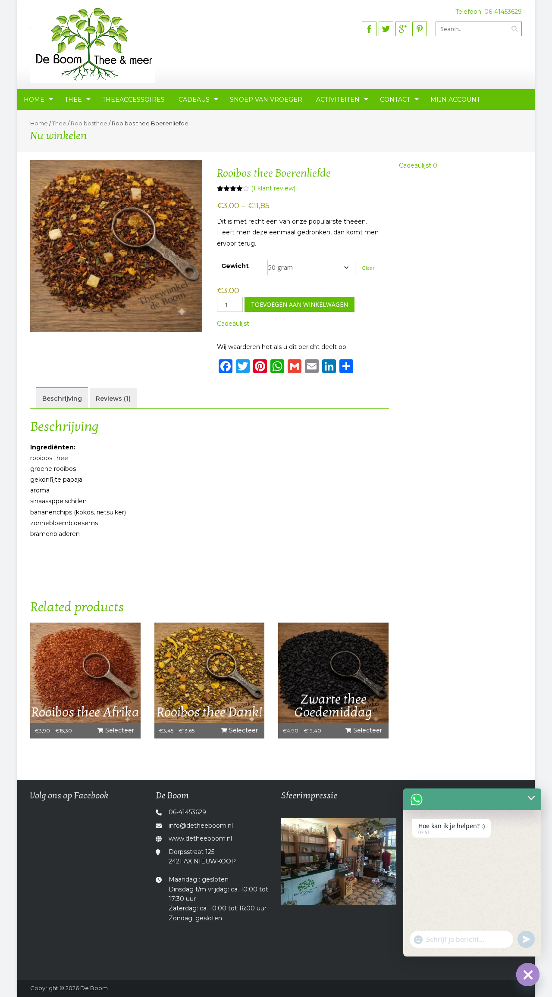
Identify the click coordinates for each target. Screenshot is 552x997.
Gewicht (235, 266)
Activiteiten (338, 99)
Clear (368, 268)
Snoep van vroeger (266, 99)
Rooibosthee (89, 123)
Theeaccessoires (133, 99)
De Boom (94, 988)
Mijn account (455, 99)
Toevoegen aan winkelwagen (299, 304)
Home (34, 99)
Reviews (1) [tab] (113, 398)
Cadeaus (194, 99)
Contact (395, 99)
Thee (73, 99)
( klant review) (273, 188)
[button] (233, 323)
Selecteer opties (119, 732)
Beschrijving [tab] (62, 398)
